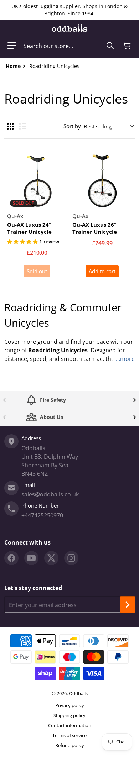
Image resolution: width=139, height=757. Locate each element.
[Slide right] (134, 400)
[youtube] (31, 558)
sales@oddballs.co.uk (50, 494)
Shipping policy (69, 715)
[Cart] (127, 45)
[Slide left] (4, 400)
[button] (11, 45)
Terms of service (69, 735)
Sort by (72, 126)
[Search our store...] (110, 45)
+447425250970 (42, 515)
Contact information (69, 725)
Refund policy (69, 745)
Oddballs (78, 693)
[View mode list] (22, 126)
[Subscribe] (127, 604)
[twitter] (51, 558)
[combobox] (68, 45)
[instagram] (71, 558)
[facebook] (11, 558)
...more (125, 359)
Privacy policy (69, 705)
